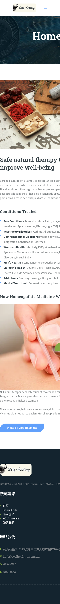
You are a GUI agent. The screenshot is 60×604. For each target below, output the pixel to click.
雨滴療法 (8, 514)
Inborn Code (10, 510)
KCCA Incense (11, 518)
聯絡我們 (8, 523)
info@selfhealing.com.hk (21, 556)
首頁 (6, 505)
